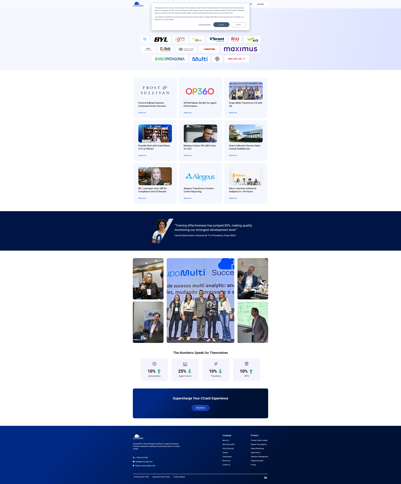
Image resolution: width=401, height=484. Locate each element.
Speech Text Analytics (259, 444)
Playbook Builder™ (257, 461)
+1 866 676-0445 (141, 458)
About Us (225, 440)
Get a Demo (200, 408)
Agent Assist (255, 453)
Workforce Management (259, 457)
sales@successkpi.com (144, 462)
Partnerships (227, 457)
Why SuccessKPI (228, 444)
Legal (154, 477)
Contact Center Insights (259, 440)
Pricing (253, 465)
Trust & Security (228, 448)
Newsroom (226, 461)
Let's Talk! (260, 4)
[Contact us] (251, 4)
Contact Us (226, 465)
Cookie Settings (179, 477)
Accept (221, 24)
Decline (238, 24)
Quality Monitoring (257, 448)
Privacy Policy (165, 477)
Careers (225, 453)
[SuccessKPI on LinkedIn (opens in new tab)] (265, 477)
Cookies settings (205, 24)
